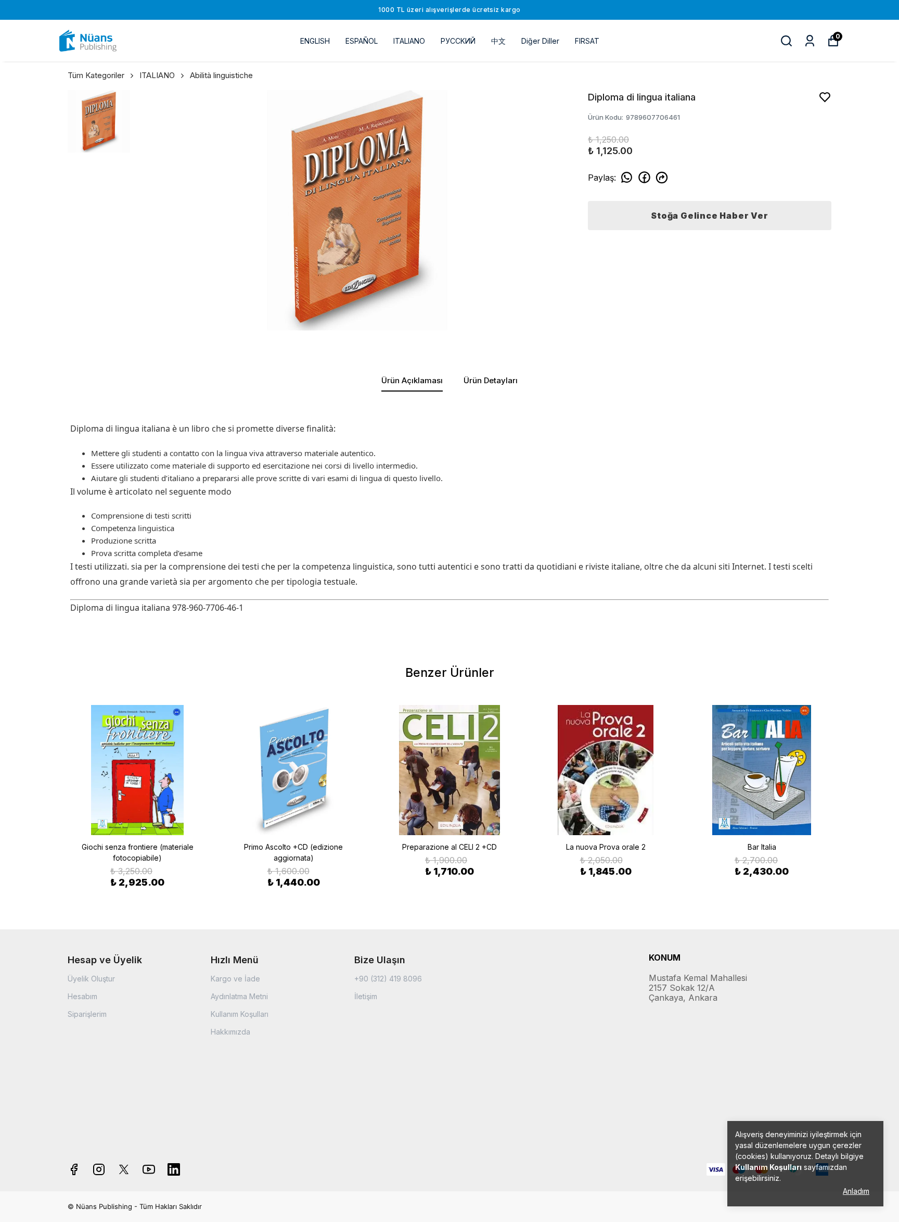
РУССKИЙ (458, 40)
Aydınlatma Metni (239, 996)
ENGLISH (315, 40)
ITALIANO (409, 40)
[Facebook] (74, 1169)
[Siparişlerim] (809, 40)
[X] (124, 1169)
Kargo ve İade (235, 978)
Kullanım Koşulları (239, 1014)
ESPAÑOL (361, 40)
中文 (498, 40)
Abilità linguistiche (221, 75)
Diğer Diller (540, 40)
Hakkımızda (230, 1031)
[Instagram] (99, 1169)
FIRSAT (587, 40)
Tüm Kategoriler (96, 75)
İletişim (365, 996)
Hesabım (82, 996)
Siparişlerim (87, 1014)
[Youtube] (149, 1169)
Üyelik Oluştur (91, 978)
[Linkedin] (174, 1169)
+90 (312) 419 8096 (388, 978)
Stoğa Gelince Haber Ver (709, 215)
